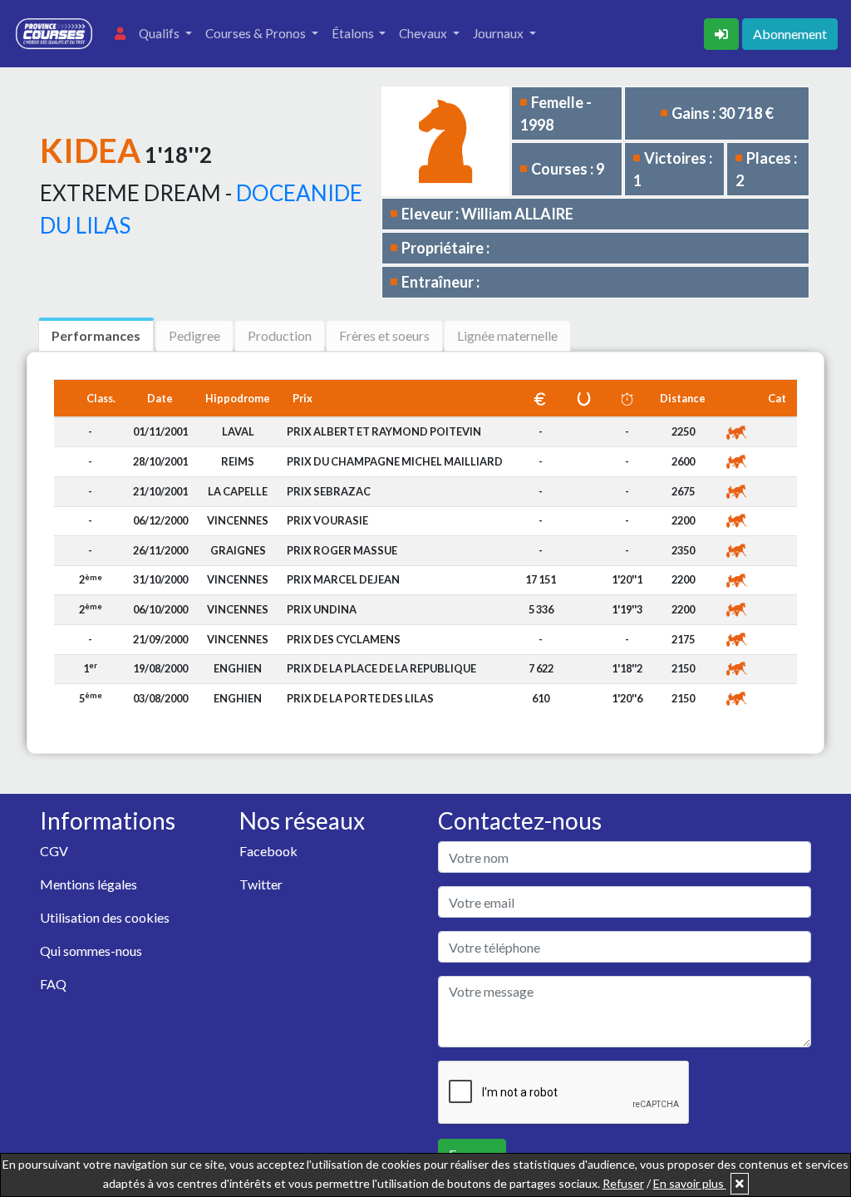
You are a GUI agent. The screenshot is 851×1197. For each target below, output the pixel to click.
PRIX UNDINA (322, 609)
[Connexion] (723, 32)
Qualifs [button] (160, 33)
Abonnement (790, 34)
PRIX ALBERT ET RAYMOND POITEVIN (384, 431)
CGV (54, 851)
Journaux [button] (499, 33)
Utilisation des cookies (105, 917)
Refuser (623, 1183)
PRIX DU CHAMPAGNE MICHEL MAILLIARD (395, 461)
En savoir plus (689, 1183)
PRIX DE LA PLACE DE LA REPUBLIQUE (381, 668)
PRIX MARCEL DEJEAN (343, 579)
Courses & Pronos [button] (256, 33)
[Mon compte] (120, 33)
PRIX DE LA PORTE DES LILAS (360, 698)
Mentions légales (88, 884)
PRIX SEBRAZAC (329, 491)
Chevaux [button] (424, 33)
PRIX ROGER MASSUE (342, 550)
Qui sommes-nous (91, 950)
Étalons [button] (354, 33)
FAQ (53, 984)
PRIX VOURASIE (327, 520)
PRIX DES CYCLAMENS (344, 639)
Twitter (261, 884)
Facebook (268, 851)
